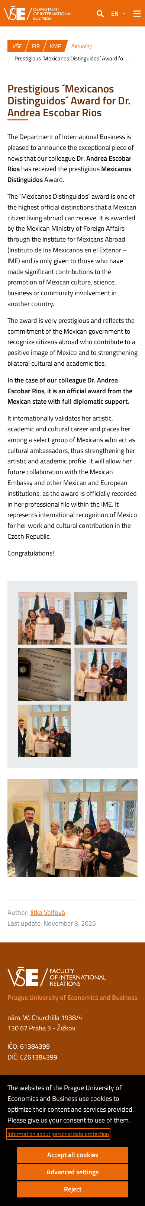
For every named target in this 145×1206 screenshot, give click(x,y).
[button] (100, 13)
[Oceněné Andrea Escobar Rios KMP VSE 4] (44, 674)
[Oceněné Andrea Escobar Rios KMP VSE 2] (44, 618)
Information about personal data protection (58, 1134)
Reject (72, 1189)
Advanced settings (72, 1172)
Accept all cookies (72, 1155)
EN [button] (115, 13)
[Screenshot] (100, 674)
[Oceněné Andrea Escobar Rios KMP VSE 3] (100, 618)
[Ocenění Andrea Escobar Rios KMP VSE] (44, 731)
